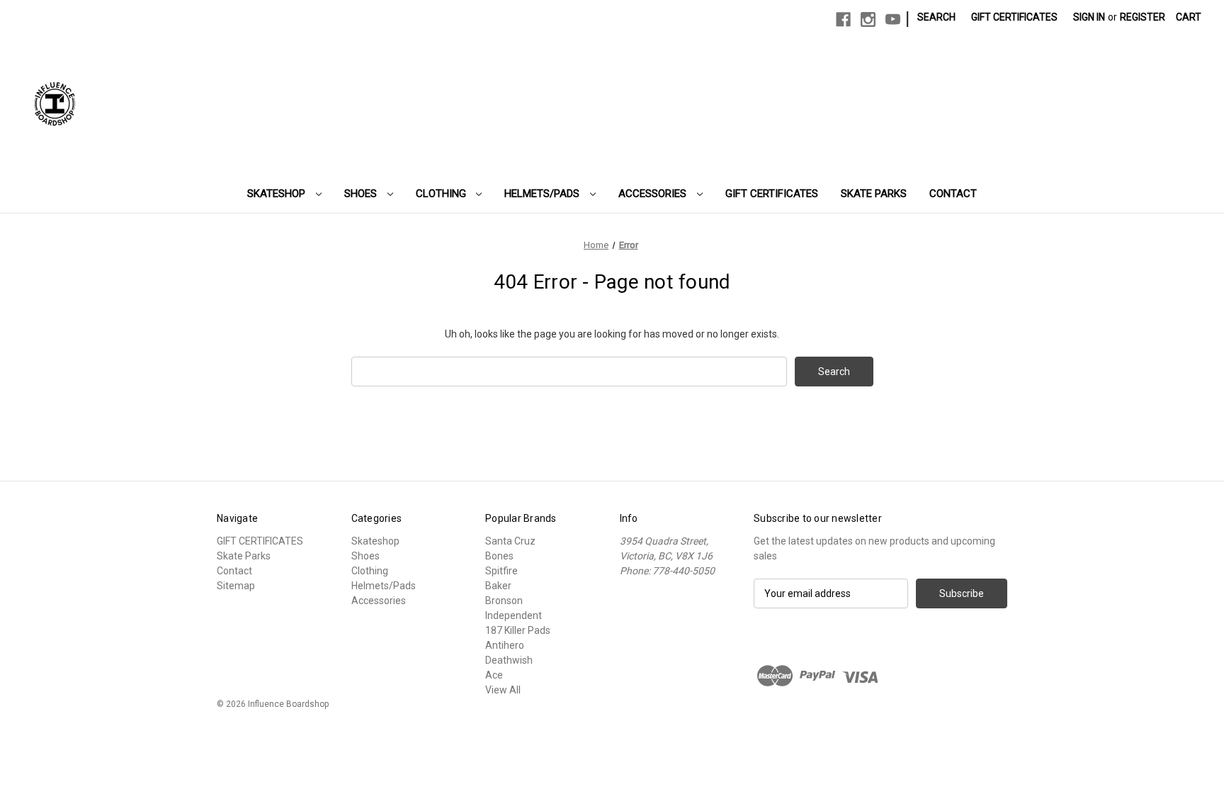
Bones (499, 556)
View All (503, 690)
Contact (953, 193)
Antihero (504, 645)
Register (1142, 17)
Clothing (442, 193)
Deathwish (509, 660)
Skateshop (277, 193)
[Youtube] (892, 19)
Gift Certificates (1014, 17)
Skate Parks (874, 193)
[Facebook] (843, 19)
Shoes (362, 193)
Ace (494, 675)
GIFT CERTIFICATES (771, 193)
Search (936, 17)
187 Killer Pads (517, 630)
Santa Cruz (510, 541)
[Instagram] (868, 19)
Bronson (504, 600)
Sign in (1089, 17)
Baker (498, 585)
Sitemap (236, 585)
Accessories (653, 193)
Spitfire (501, 570)
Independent (513, 615)
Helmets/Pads (543, 193)
